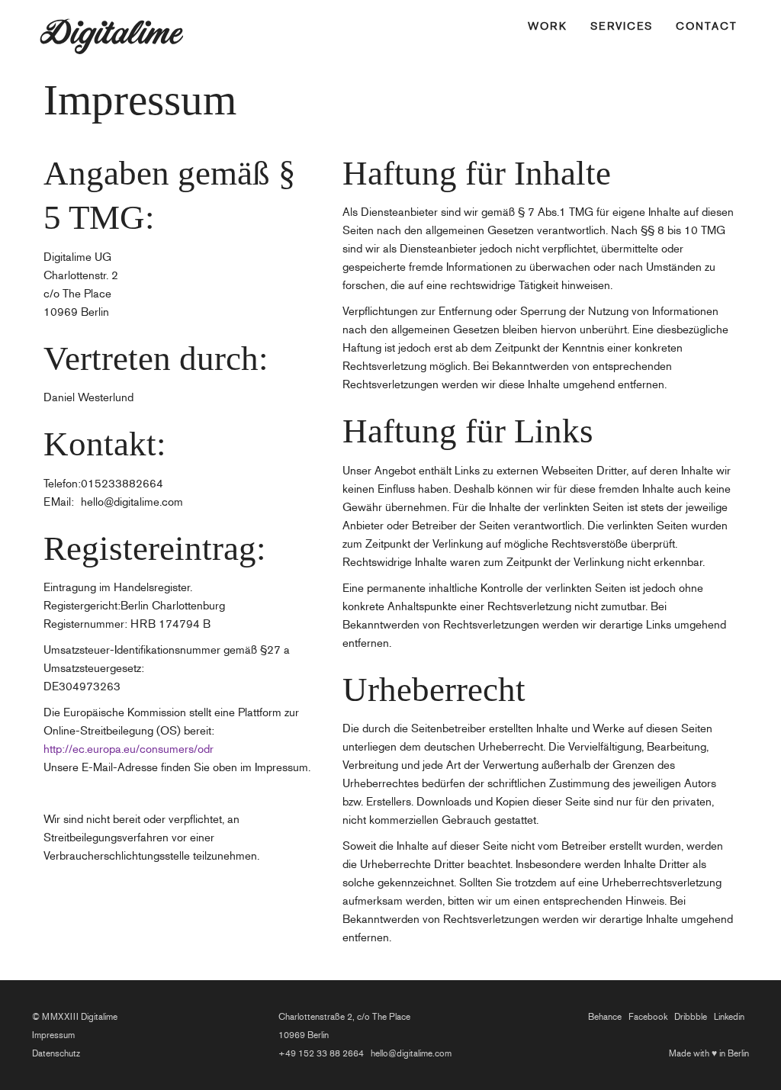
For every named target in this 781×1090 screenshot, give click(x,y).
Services (621, 26)
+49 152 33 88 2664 (321, 1053)
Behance (605, 1016)
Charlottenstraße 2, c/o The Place (344, 1016)
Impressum (53, 1035)
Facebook (647, 1016)
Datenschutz (56, 1053)
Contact (707, 26)
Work (547, 26)
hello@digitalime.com (411, 1053)
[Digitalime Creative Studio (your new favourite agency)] (135, 19)
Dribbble (690, 1016)
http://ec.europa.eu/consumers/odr (128, 749)
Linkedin (729, 1016)
